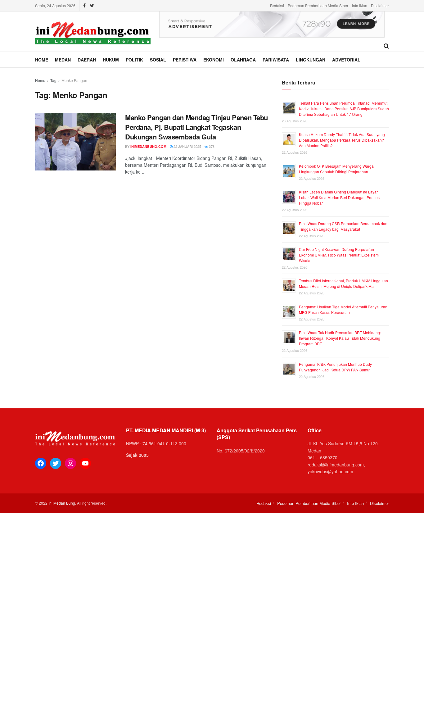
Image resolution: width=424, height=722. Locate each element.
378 (211, 146)
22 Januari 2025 (187, 146)
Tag (53, 80)
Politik (134, 60)
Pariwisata (276, 60)
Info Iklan (359, 5)
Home (41, 60)
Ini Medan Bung (61, 503)
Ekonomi (213, 60)
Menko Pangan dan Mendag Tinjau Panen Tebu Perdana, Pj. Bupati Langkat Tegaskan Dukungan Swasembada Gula (196, 127)
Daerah (87, 60)
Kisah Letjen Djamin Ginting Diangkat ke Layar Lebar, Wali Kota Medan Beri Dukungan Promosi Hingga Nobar (340, 197)
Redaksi (277, 5)
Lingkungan (310, 60)
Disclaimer (380, 5)
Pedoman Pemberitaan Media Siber (318, 5)
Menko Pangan (74, 80)
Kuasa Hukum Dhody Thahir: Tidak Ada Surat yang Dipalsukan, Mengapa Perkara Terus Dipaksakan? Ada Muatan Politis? (342, 140)
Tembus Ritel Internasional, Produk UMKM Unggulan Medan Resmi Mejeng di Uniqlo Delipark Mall (343, 283)
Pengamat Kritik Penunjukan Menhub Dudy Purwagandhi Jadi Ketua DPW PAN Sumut (335, 366)
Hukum (111, 60)
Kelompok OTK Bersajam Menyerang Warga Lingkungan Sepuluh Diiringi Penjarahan (336, 168)
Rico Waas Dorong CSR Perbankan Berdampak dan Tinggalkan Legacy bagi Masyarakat (343, 226)
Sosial (158, 60)
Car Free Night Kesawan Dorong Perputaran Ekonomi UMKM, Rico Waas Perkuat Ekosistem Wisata (339, 255)
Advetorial (346, 60)
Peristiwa (184, 60)
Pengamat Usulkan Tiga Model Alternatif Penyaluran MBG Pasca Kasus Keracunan (343, 309)
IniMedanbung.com (148, 146)
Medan (63, 60)
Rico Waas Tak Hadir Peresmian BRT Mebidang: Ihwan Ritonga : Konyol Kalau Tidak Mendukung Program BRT (340, 338)
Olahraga (243, 60)
